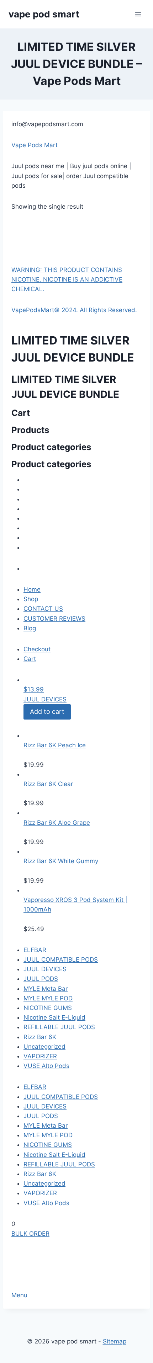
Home (32, 589)
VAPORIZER (40, 1056)
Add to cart (47, 711)
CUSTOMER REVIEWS (54, 618)
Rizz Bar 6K (39, 1037)
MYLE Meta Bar (45, 988)
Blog (29, 628)
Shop (30, 599)
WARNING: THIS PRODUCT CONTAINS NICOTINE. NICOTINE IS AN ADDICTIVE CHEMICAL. (66, 279)
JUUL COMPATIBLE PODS (60, 959)
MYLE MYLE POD (48, 998)
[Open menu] (137, 14)
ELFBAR (34, 949)
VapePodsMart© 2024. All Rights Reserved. (74, 310)
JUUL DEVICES (45, 699)
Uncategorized (44, 1046)
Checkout (37, 649)
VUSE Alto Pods (46, 1065)
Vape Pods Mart (34, 145)
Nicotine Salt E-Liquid (54, 1017)
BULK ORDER (30, 1233)
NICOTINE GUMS (47, 1007)
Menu (19, 1295)
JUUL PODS (40, 978)
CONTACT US (43, 608)
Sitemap (114, 1341)
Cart (29, 658)
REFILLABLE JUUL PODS (59, 1027)
